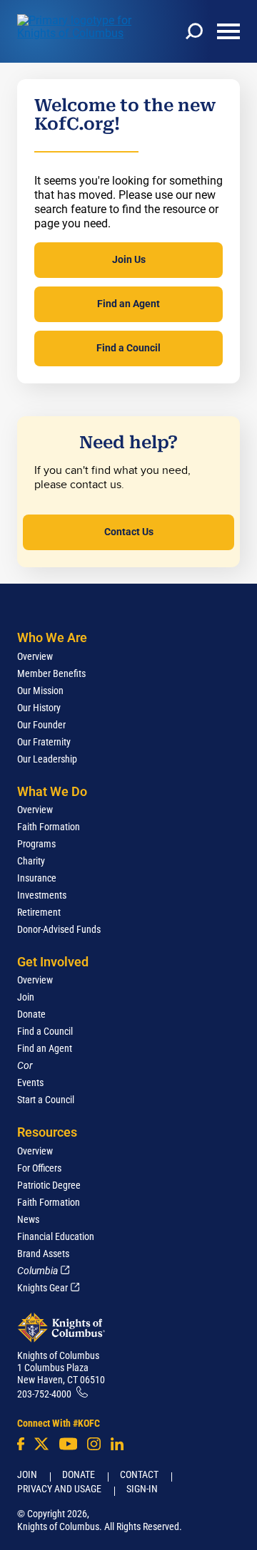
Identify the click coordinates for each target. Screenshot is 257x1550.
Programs (36, 843)
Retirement (39, 912)
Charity (31, 861)
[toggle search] (194, 31)
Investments (41, 895)
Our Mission (40, 690)
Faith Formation (48, 826)
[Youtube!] (68, 1443)
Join (25, 997)
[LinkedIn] (117, 1443)
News (28, 1219)
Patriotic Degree (49, 1185)
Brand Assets (43, 1253)
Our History (39, 707)
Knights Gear (42, 1287)
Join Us (129, 259)
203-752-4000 (44, 1394)
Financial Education (55, 1236)
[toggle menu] (228, 31)
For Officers (39, 1168)
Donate (31, 1014)
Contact (139, 1474)
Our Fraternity (44, 742)
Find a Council (128, 347)
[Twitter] (41, 1443)
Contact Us (128, 531)
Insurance (36, 878)
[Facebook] (20, 1443)
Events (30, 1082)
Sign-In (142, 1488)
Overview (35, 656)
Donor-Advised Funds (59, 929)
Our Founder (41, 724)
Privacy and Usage (59, 1488)
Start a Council (45, 1099)
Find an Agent (128, 303)
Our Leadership (47, 759)
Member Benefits (51, 673)
